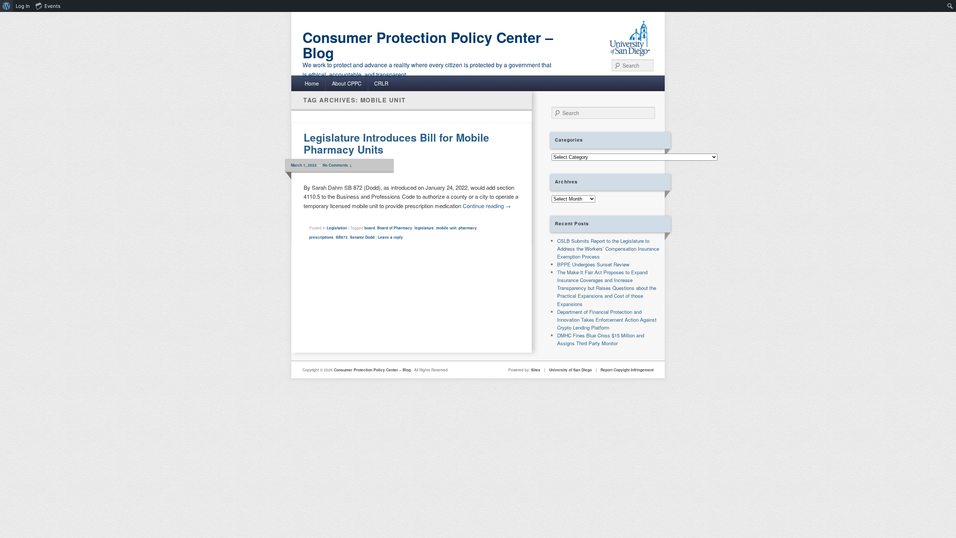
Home (312, 83)
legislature (424, 228)
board (369, 228)
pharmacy (468, 228)
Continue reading (487, 206)
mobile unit (446, 228)
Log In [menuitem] (23, 6)
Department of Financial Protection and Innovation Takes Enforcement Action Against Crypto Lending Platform (607, 319)
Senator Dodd (362, 237)
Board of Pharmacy (394, 228)
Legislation (337, 228)
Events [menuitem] (52, 6)
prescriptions (321, 237)
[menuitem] (6, 6)
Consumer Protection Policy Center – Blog (427, 45)
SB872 (342, 237)
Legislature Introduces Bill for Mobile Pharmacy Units (396, 143)
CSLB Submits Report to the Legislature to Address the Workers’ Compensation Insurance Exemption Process (608, 248)
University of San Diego (570, 369)
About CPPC (346, 83)
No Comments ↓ (337, 165)
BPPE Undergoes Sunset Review (593, 264)
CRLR (381, 83)
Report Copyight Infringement (627, 369)
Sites (535, 369)
